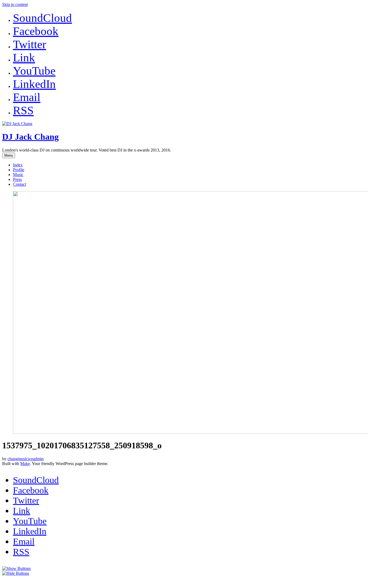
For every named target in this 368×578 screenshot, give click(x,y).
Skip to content (15, 4)
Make (25, 463)
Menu (8, 155)
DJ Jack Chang (30, 137)
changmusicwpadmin (26, 458)
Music (18, 174)
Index (18, 165)
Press (17, 179)
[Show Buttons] (16, 568)
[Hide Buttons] (15, 573)
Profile (18, 169)
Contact (19, 184)
